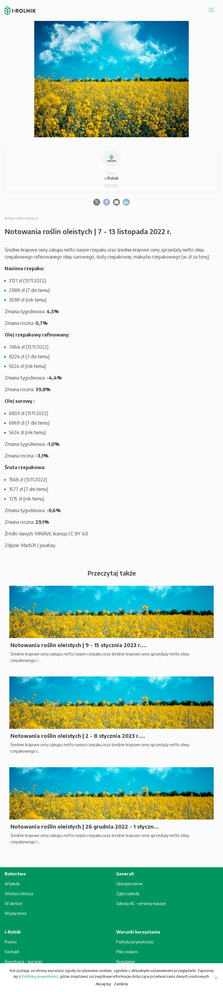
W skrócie (13, 903)
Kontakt (12, 951)
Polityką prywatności (40, 976)
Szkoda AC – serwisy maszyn (141, 903)
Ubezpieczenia (129, 883)
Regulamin (125, 961)
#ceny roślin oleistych (22, 218)
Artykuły (12, 883)
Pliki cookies (127, 951)
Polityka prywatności (135, 941)
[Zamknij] (216, 978)
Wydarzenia (15, 913)
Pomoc (11, 941)
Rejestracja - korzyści (23, 961)
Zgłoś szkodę (127, 893)
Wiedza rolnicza (19, 893)
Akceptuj (103, 983)
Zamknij (121, 983)
